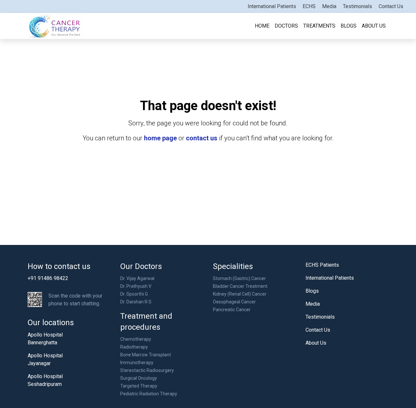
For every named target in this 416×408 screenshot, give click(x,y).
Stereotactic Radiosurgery (147, 370)
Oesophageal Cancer (234, 301)
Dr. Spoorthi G (134, 294)
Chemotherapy (135, 339)
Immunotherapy (136, 362)
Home (262, 26)
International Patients (272, 6)
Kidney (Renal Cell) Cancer (239, 294)
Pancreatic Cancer (232, 309)
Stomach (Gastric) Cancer (239, 278)
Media (329, 6)
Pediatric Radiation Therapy (148, 393)
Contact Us (391, 6)
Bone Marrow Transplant (145, 354)
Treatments (319, 26)
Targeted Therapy (138, 386)
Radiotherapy (134, 347)
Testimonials (357, 6)
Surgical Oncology (138, 378)
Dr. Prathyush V (135, 286)
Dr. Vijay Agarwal (137, 278)
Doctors (286, 26)
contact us (201, 138)
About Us (374, 26)
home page (160, 138)
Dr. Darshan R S (135, 301)
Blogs (349, 26)
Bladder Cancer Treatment (240, 286)
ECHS (309, 6)
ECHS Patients (322, 265)
